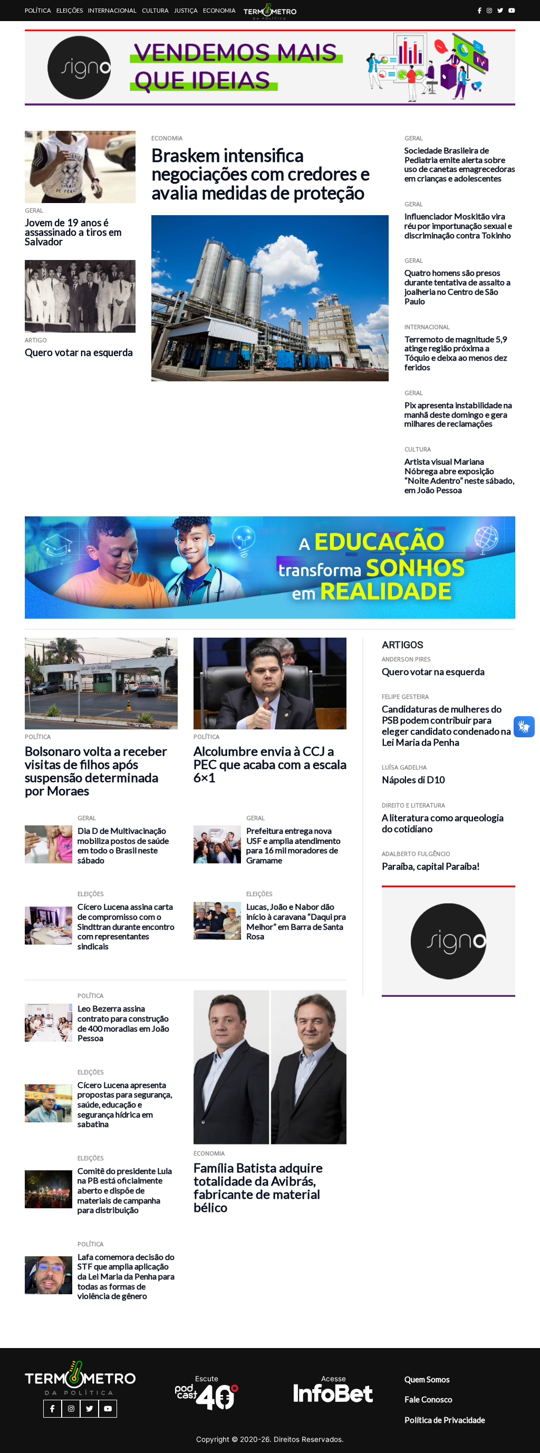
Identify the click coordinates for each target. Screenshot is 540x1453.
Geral (34, 210)
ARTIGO (36, 340)
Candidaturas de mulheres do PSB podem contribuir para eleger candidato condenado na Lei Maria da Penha (446, 725)
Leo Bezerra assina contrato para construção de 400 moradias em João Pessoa (123, 1023)
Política (38, 10)
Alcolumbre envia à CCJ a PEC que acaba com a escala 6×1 (270, 764)
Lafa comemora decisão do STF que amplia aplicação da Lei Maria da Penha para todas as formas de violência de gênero (126, 1276)
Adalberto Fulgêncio (416, 854)
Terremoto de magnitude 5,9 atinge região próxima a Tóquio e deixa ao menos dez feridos (455, 353)
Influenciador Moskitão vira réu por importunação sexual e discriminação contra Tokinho (458, 225)
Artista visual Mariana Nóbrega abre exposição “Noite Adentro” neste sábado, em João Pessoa (459, 475)
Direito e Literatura (413, 805)
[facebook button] (479, 10)
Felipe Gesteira (405, 696)
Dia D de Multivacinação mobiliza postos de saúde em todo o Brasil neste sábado (123, 845)
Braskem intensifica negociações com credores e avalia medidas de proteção (260, 173)
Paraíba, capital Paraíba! (431, 866)
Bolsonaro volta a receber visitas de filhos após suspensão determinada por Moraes (96, 770)
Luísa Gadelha (404, 767)
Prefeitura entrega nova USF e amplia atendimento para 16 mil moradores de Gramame (293, 845)
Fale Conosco (428, 1399)
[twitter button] (500, 10)
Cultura (155, 10)
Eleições (69, 10)
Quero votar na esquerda (79, 352)
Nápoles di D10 (413, 779)
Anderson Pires (406, 659)
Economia (219, 10)
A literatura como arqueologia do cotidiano (443, 823)
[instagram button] (489, 10)
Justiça (186, 10)
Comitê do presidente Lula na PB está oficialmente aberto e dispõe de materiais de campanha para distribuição (125, 1190)
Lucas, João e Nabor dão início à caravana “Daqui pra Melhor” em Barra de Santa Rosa (296, 921)
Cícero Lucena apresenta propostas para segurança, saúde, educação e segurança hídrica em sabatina (125, 1104)
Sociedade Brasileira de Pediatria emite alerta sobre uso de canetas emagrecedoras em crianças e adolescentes (459, 164)
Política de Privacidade (444, 1420)
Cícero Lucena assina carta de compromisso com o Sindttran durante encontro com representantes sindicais (126, 925)
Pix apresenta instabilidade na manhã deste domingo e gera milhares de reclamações (458, 414)
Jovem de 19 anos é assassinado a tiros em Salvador (73, 232)
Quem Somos (427, 1379)
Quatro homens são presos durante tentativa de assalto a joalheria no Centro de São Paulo (457, 286)
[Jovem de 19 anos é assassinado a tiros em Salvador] (80, 167)
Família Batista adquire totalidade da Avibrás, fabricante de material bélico (258, 1187)
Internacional (112, 10)
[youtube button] (511, 10)
